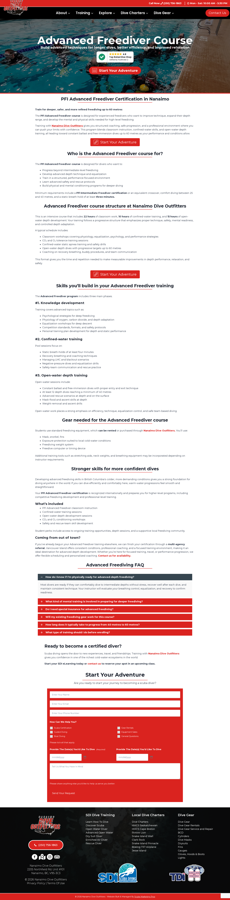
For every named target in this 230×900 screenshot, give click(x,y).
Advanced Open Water (99, 832)
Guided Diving (60, 732)
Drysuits (183, 843)
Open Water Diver (96, 829)
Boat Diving (59, 736)
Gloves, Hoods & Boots (191, 854)
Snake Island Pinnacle (145, 843)
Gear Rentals (127, 728)
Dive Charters (140, 821)
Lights (181, 857)
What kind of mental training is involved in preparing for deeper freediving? (94, 601)
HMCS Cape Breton (143, 829)
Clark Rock (138, 839)
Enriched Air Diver (97, 839)
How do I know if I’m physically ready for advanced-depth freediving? (90, 577)
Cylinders (183, 836)
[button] (115, 142)
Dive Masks (185, 839)
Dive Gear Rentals (189, 825)
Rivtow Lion (139, 832)
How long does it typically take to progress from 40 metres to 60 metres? (93, 625)
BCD (180, 832)
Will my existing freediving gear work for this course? (80, 617)
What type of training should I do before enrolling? (78, 632)
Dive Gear (184, 821)
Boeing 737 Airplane (144, 847)
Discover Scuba (95, 825)
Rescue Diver (94, 843)
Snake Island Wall (142, 836)
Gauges (182, 850)
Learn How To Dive (97, 821)
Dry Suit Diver (94, 836)
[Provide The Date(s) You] (85, 757)
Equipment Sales (129, 732)
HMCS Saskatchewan (144, 825)
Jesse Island (139, 850)
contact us (94, 663)
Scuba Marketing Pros (144, 896)
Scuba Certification (63, 728)
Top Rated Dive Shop (120, 57)
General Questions (129, 736)
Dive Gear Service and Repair (195, 829)
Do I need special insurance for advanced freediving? (79, 609)
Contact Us (217, 13)
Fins (180, 847)
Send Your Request (63, 793)
